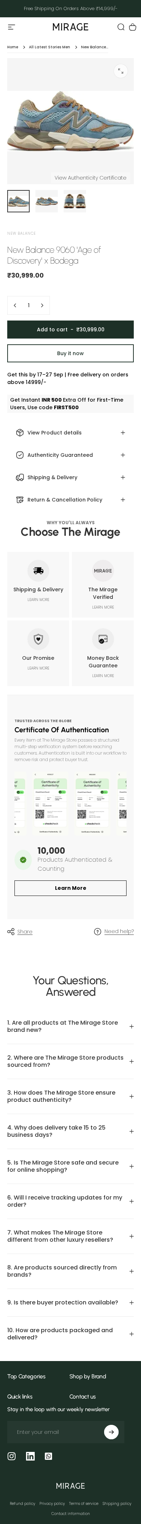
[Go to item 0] (18, 201)
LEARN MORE (38, 599)
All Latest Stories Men (49, 47)
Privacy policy (52, 1503)
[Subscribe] (111, 1432)
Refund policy (22, 1503)
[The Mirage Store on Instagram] (11, 1456)
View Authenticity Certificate (91, 177)
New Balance (21, 233)
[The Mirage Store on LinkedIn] (30, 1456)
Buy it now (70, 353)
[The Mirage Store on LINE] (48, 1456)
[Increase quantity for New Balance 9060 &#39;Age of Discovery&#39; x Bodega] (42, 305)
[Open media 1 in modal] (121, 71)
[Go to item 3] (75, 201)
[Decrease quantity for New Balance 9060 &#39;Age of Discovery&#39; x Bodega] (15, 305)
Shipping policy (117, 1503)
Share (25, 931)
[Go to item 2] (46, 201)
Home (12, 47)
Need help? (119, 931)
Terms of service (83, 1503)
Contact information (70, 1513)
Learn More (70, 888)
